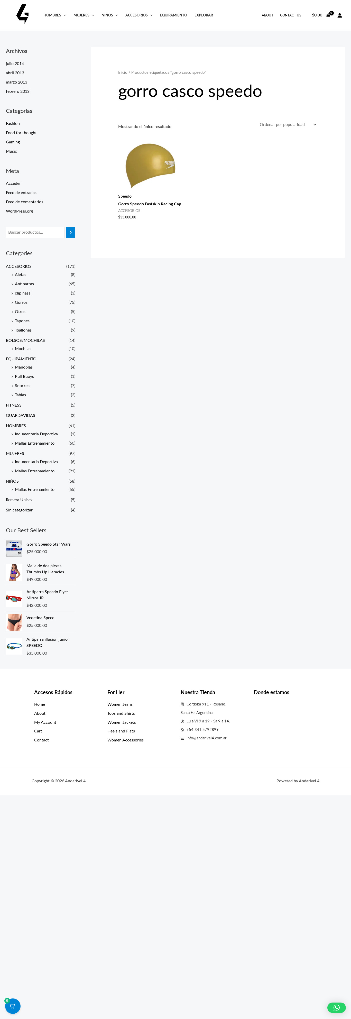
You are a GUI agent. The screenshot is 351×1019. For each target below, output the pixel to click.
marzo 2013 (16, 82)
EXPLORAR (204, 15)
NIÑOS (107, 15)
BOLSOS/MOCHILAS (25, 340)
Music (11, 151)
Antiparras (24, 284)
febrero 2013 (18, 91)
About (267, 15)
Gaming (13, 142)
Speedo (125, 196)
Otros (20, 312)
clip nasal (23, 293)
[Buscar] (70, 232)
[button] (63, 15)
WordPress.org (19, 211)
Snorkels (22, 386)
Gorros (21, 302)
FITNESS (14, 405)
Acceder (13, 183)
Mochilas (23, 349)
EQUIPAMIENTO (173, 15)
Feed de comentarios (24, 202)
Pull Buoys (24, 376)
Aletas (20, 275)
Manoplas (24, 367)
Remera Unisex (19, 500)
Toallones (23, 330)
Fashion (13, 124)
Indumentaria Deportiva (36, 434)
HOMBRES (52, 15)
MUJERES (81, 15)
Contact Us (290, 15)
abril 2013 (15, 73)
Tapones (22, 321)
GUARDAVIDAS (20, 416)
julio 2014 (15, 64)
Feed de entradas (21, 193)
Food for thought (21, 133)
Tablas (20, 395)
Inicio (122, 73)
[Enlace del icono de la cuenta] (339, 15)
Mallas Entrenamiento (34, 443)
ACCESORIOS (136, 15)
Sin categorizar (19, 510)
